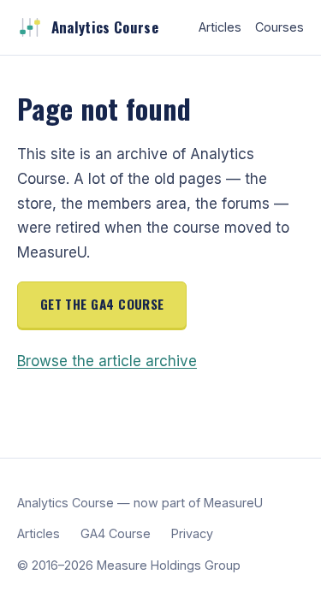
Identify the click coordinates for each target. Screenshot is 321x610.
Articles (220, 27)
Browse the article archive (107, 361)
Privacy (192, 533)
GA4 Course (115, 533)
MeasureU (233, 502)
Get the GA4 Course (102, 303)
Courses (279, 27)
